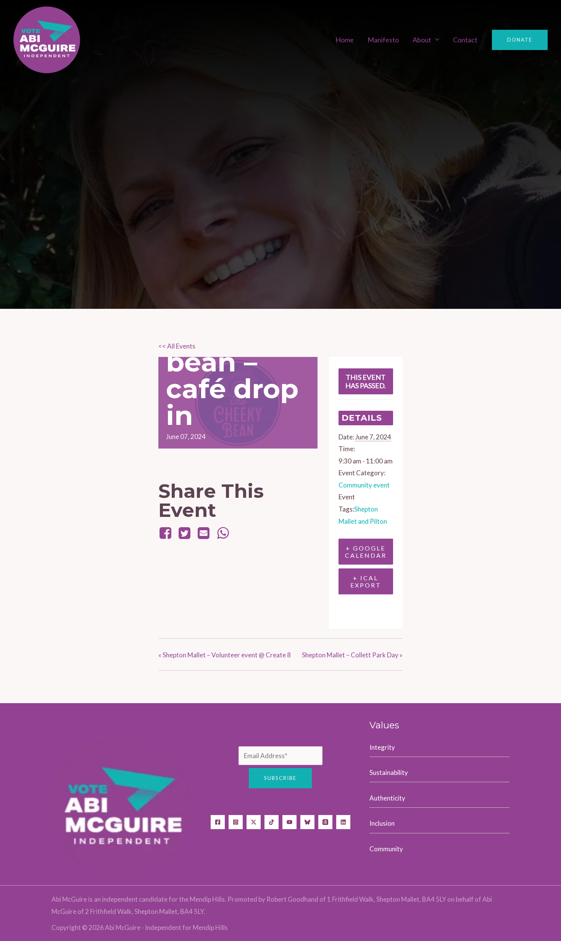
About (422, 39)
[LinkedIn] (343, 822)
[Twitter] (184, 533)
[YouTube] (289, 822)
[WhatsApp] (222, 533)
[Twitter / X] (254, 822)
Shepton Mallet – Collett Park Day (352, 655)
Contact (465, 39)
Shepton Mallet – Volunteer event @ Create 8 (224, 655)
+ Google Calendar (366, 551)
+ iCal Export (365, 581)
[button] (435, 39)
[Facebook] (166, 533)
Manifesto (383, 39)
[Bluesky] (307, 822)
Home (344, 39)
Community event (364, 485)
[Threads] (325, 822)
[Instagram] (236, 822)
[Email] (203, 533)
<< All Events (176, 346)
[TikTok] (271, 822)
